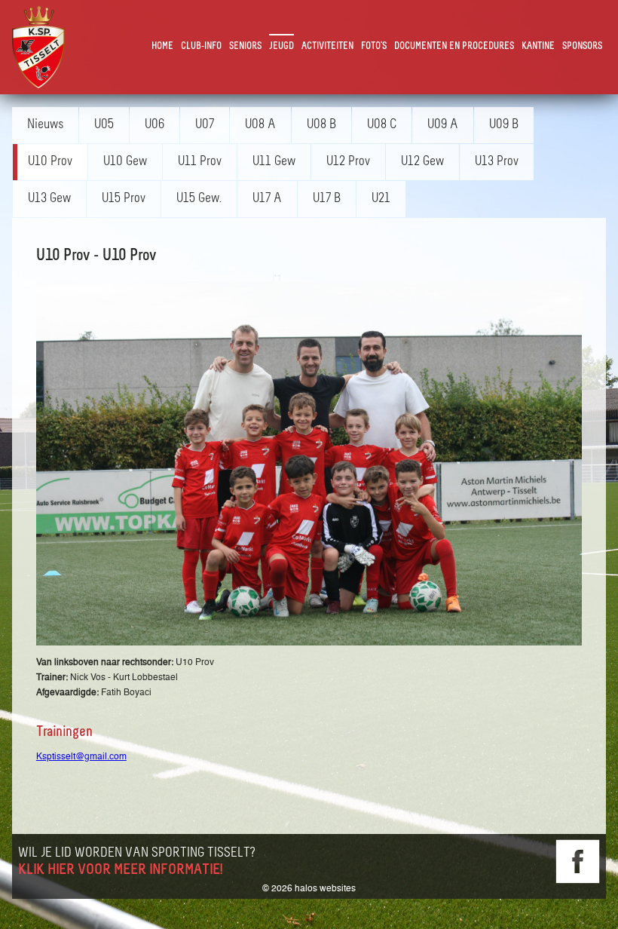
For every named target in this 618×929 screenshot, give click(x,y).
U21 (381, 199)
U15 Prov (123, 199)
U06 (154, 125)
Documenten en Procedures (454, 46)
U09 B (504, 125)
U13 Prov (497, 162)
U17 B (327, 199)
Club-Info (201, 46)
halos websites (325, 888)
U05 (104, 125)
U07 (204, 125)
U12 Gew (422, 162)
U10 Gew (125, 162)
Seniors (245, 46)
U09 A (442, 125)
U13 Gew (49, 199)
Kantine (538, 46)
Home (162, 46)
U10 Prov (50, 162)
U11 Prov (200, 162)
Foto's (374, 46)
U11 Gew (273, 162)
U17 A (267, 199)
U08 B (321, 125)
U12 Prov (348, 162)
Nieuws (45, 125)
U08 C (381, 125)
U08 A (260, 125)
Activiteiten (327, 46)
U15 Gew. (199, 199)
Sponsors (582, 46)
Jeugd (281, 46)
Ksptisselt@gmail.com (81, 756)
